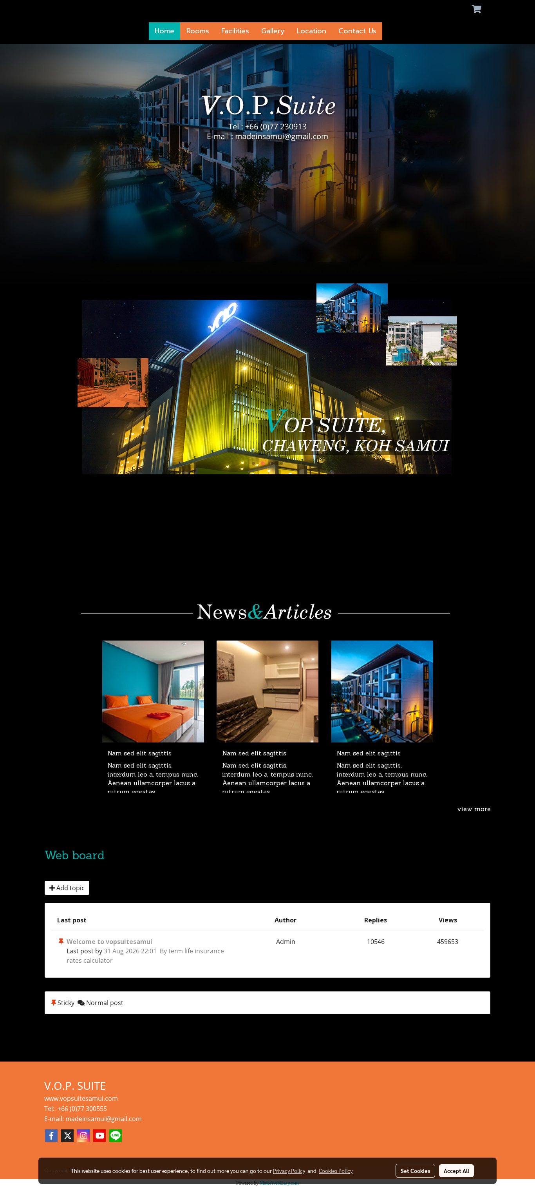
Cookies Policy (335, 1170)
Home (164, 30)
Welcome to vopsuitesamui (109, 941)
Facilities (235, 30)
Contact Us (357, 30)
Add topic (70, 888)
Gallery (273, 30)
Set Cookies (415, 1170)
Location (311, 30)
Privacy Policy (289, 1170)
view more (474, 809)
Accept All (456, 1170)
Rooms (197, 30)
